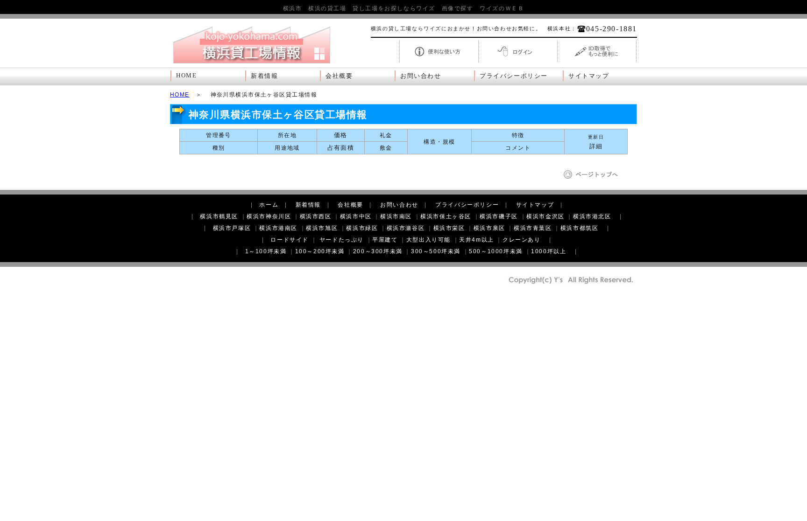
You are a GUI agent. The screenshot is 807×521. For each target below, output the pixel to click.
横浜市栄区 (449, 228)
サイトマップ (588, 76)
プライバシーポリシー (514, 76)
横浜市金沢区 (545, 216)
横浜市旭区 (322, 228)
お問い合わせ (420, 76)
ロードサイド (289, 239)
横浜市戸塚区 (232, 228)
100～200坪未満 (320, 251)
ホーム (268, 204)
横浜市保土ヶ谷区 (445, 216)
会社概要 (339, 76)
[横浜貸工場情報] (251, 63)
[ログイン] (518, 61)
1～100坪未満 (266, 251)
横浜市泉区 (489, 228)
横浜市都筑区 (579, 228)
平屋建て (384, 239)
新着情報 (264, 76)
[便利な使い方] (439, 61)
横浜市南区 (396, 216)
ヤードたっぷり (341, 239)
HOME (186, 75)
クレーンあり (522, 239)
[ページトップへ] (594, 177)
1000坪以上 (548, 251)
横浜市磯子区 (499, 216)
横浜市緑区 (362, 228)
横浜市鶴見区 (219, 216)
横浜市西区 (316, 216)
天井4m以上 (476, 239)
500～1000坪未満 (496, 251)
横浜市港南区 (278, 228)
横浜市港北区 (592, 216)
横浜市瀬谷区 (406, 228)
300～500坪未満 (435, 251)
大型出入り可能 (428, 239)
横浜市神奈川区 (269, 216)
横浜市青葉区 (533, 228)
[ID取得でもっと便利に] (597, 61)
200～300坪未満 (378, 251)
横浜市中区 (356, 216)
